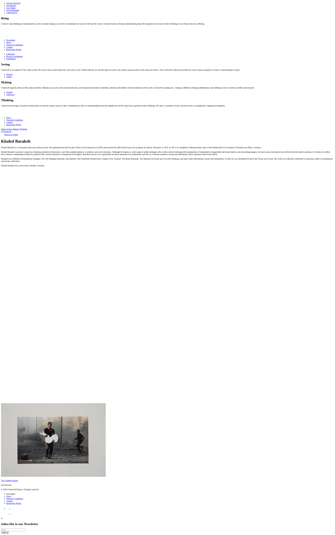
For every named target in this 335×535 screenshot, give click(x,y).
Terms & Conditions (14, 45)
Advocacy (10, 94)
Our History (11, 5)
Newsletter (10, 40)
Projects (9, 74)
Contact (9, 47)
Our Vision (10, 8)
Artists (9, 77)
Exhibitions (11, 59)
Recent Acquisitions (14, 56)
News (8, 42)
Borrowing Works (13, 49)
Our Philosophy (12, 10)
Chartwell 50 (11, 13)
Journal (9, 92)
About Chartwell (13, 3)
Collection (10, 54)
